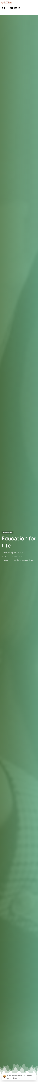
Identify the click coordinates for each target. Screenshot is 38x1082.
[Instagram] (20, 8)
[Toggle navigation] (35, 3)
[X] (8, 8)
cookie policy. (15, 1078)
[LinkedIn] (16, 8)
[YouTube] (12, 8)
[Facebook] (4, 8)
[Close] (34, 1076)
